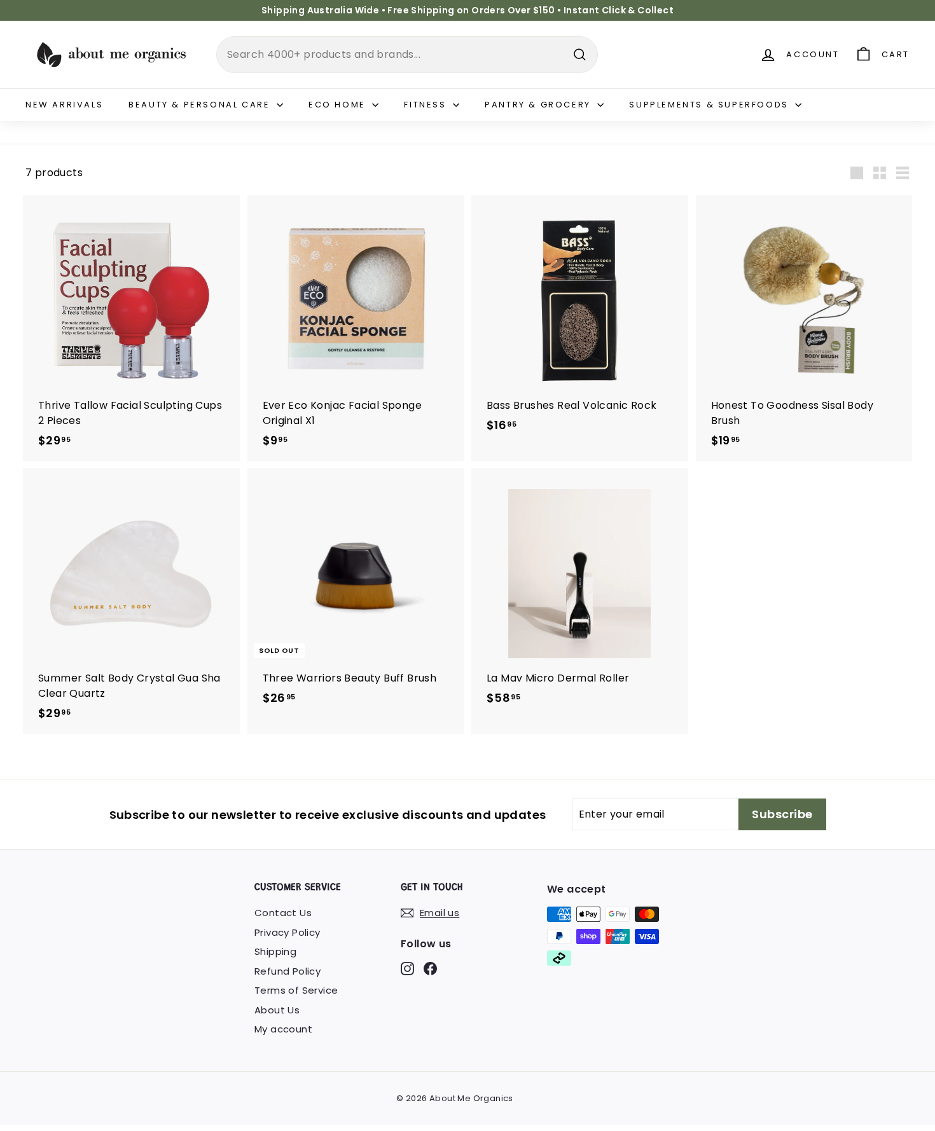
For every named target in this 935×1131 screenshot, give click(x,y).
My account (283, 1029)
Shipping (275, 951)
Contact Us (283, 912)
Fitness (427, 105)
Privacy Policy (287, 932)
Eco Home (338, 105)
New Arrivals (64, 105)
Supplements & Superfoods (710, 105)
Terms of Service (296, 990)
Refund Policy (287, 971)
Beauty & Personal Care (201, 105)
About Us (277, 1010)
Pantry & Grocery (539, 105)
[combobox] (407, 54)
